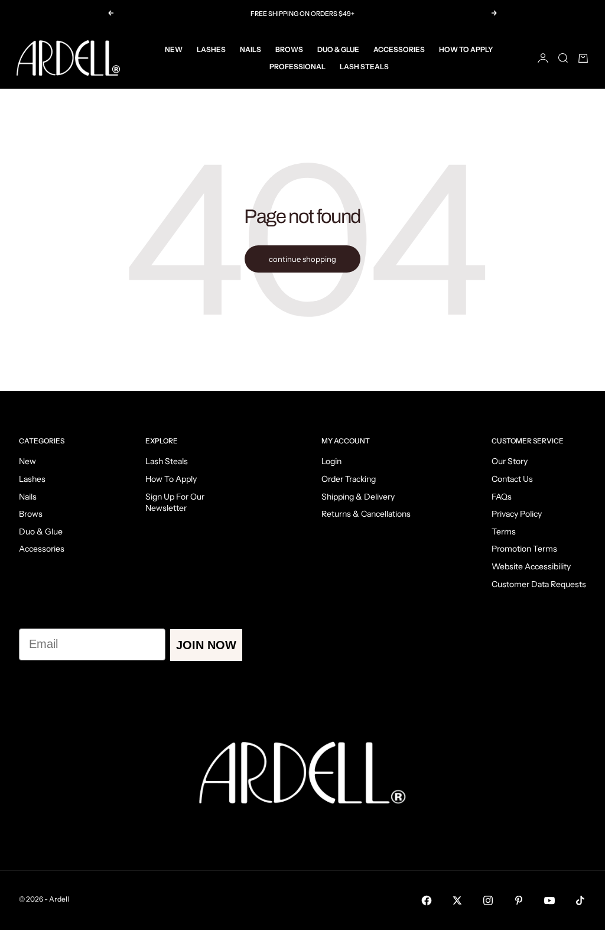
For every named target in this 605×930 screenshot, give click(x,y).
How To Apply (466, 49)
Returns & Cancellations (366, 513)
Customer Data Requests (539, 584)
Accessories (399, 49)
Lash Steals (364, 66)
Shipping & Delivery (358, 496)
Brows (289, 49)
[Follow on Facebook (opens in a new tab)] (426, 900)
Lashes (211, 49)
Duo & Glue (338, 49)
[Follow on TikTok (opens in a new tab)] (580, 900)
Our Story (510, 461)
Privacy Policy (517, 513)
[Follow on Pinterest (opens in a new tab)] (519, 900)
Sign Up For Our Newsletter (174, 502)
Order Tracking (348, 479)
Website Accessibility (531, 566)
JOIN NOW (206, 645)
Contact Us (512, 479)
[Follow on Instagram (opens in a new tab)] (488, 900)
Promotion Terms (524, 548)
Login (331, 461)
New (174, 49)
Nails (250, 49)
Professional (297, 66)
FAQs (502, 496)
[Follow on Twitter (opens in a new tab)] (457, 900)
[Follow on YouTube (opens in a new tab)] (549, 900)
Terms (504, 531)
